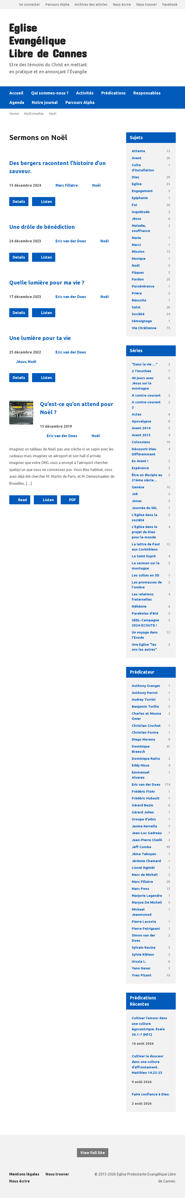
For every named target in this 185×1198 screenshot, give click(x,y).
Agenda (16, 102)
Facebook (169, 4)
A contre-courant (146, 395)
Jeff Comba (141, 847)
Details (19, 202)
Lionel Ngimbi (143, 868)
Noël (52, 113)
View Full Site (92, 1153)
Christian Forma (145, 732)
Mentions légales (24, 1174)
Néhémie (139, 606)
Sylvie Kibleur (143, 954)
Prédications (113, 93)
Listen (46, 202)
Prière (137, 293)
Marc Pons (140, 888)
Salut (136, 307)
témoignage (142, 321)
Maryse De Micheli (147, 902)
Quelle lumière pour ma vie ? (46, 283)
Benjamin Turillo (145, 706)
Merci (136, 245)
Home (14, 113)
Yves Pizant (141, 975)
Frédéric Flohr (143, 791)
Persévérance (143, 286)
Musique (139, 258)
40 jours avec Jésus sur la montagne (143, 383)
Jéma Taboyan (144, 854)
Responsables (147, 93)
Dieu (135, 177)
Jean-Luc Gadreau (147, 833)
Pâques (138, 272)
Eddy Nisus (141, 765)
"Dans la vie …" (144, 364)
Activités (85, 93)
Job (135, 494)
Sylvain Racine (143, 947)
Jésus (21, 362)
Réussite (139, 300)
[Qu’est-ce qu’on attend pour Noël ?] (21, 421)
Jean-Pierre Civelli (147, 840)
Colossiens (141, 442)
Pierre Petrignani (146, 928)
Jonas (137, 501)
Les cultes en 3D (145, 575)
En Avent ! (140, 461)
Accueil (16, 93)
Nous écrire (122, 4)
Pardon (138, 279)
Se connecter (29, 4)
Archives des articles (91, 4)
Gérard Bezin (142, 805)
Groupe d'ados (144, 819)
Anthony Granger (146, 686)
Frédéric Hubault (146, 798)
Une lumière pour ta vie (40, 338)
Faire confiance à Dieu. (151, 1094)
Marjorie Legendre (147, 895)
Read (22, 500)
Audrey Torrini (143, 699)
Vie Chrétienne (144, 328)
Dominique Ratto (146, 758)
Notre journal (45, 102)
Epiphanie (140, 198)
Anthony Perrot (145, 693)
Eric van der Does (71, 241)
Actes (136, 414)
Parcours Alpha (57, 4)
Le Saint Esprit (144, 556)
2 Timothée (141, 371)
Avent (136, 158)
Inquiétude (141, 212)
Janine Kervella (144, 826)
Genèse (138, 487)
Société (138, 314)
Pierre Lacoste (144, 921)
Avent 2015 (141, 435)
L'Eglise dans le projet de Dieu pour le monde (144, 532)
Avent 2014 (141, 428)
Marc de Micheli (144, 875)
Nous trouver (146, 4)
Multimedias (34, 113)
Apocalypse (141, 421)
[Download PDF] (167, 1043)
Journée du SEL (144, 508)
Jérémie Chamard (146, 861)
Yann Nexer (141, 968)
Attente (138, 151)
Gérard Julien (143, 812)
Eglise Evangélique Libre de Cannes (48, 40)
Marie (136, 238)
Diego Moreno (143, 739)
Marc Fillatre (67, 185)
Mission (138, 251)
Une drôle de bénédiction (42, 227)
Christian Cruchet (146, 726)
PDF (72, 500)
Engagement (142, 191)
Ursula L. (139, 961)
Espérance (140, 468)
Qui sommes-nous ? (49, 93)
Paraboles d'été (145, 613)
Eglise (137, 184)
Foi (134, 205)
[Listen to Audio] (161, 1042)
